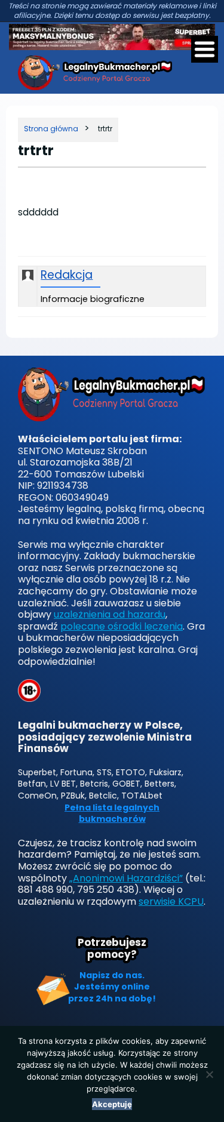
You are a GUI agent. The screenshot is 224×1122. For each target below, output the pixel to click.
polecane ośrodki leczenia (121, 626)
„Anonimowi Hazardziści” (126, 878)
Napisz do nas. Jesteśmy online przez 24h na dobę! (112, 986)
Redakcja (67, 275)
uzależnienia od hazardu (109, 614)
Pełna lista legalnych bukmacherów (112, 813)
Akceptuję (112, 1104)
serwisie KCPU (171, 901)
